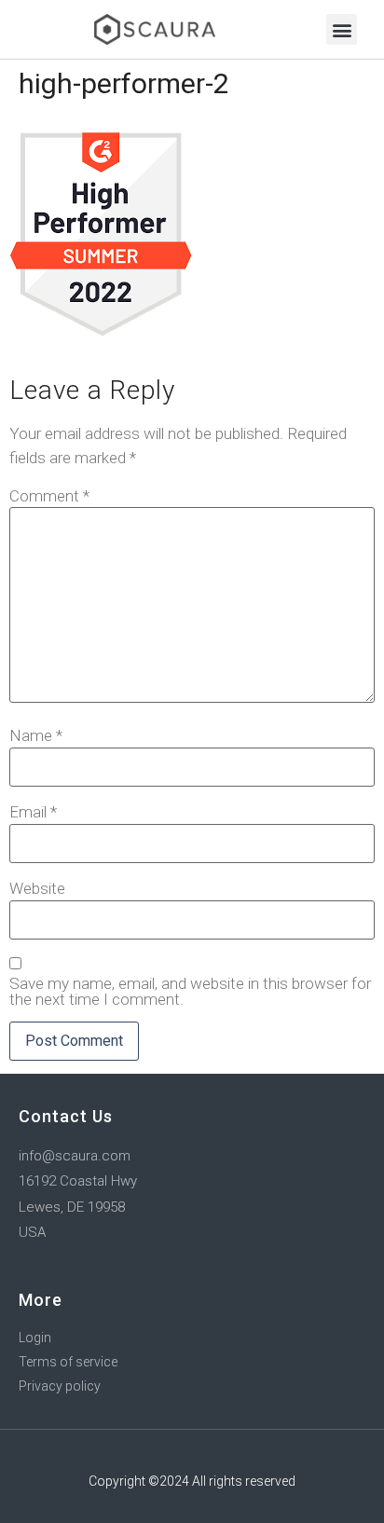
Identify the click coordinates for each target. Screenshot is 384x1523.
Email (33, 812)
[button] (341, 29)
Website (37, 889)
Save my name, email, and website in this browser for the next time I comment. (190, 992)
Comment (49, 496)
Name (35, 736)
